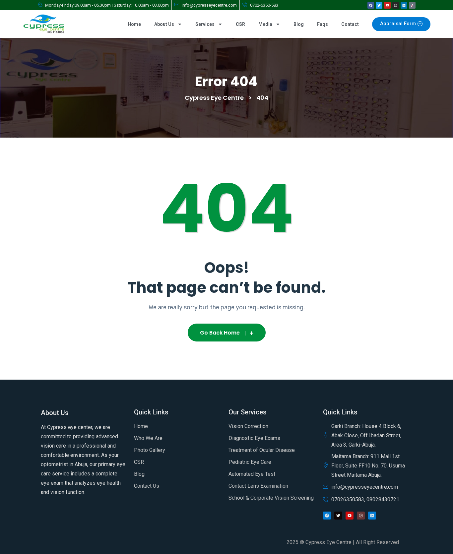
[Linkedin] (404, 5)
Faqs (322, 24)
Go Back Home (220, 333)
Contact (350, 24)
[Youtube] (387, 5)
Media (265, 24)
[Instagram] (395, 5)
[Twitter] (379, 5)
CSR (240, 24)
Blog (298, 24)
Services (205, 24)
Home (134, 24)
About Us (164, 24)
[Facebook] (370, 5)
